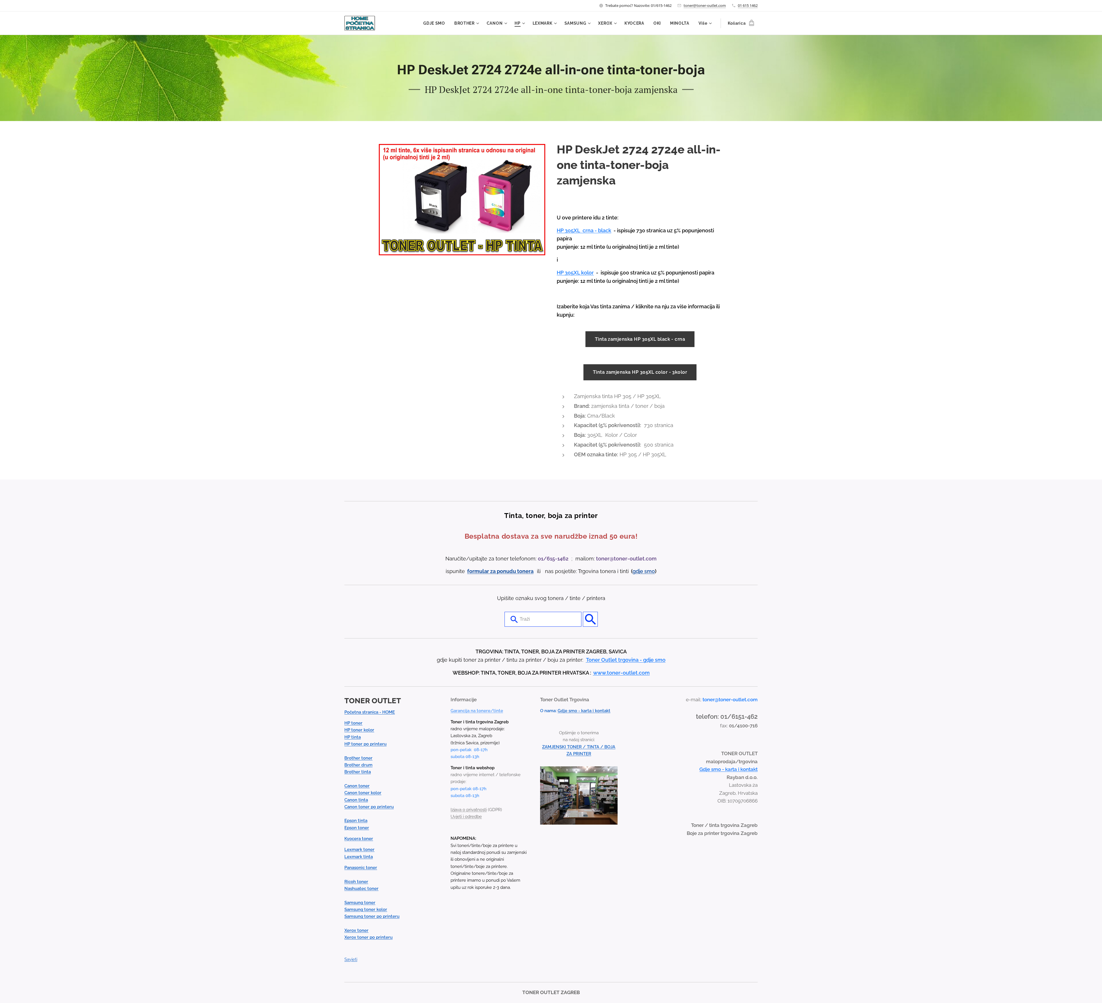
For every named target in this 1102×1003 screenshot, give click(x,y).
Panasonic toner (360, 867)
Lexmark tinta (358, 856)
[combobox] (543, 619)
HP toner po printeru (365, 744)
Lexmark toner (359, 849)
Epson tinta (355, 820)
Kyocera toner (358, 838)
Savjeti (350, 959)
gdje (638, 571)
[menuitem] (436, 23)
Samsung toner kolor (365, 909)
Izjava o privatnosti (469, 809)
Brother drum (358, 765)
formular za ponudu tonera (500, 571)
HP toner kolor (359, 730)
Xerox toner (356, 930)
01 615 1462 (748, 5)
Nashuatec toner (361, 888)
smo (649, 571)
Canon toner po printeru (369, 806)
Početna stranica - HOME (369, 712)
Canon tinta (356, 800)
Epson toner (356, 827)
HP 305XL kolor (575, 273)
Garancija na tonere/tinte (477, 710)
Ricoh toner (356, 881)
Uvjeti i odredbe (466, 816)
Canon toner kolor (362, 792)
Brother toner (358, 758)
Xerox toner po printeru (368, 937)
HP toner (353, 723)
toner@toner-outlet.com (705, 5)
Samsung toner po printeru (371, 916)
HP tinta (352, 737)
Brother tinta (357, 771)
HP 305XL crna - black (584, 230)
